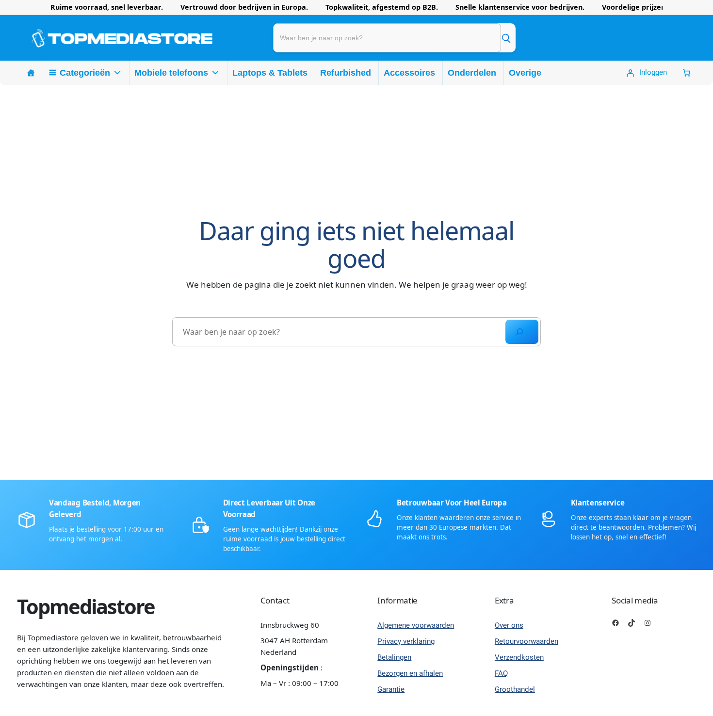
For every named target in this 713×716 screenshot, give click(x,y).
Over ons (509, 625)
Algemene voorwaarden (415, 625)
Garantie (391, 689)
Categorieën (85, 73)
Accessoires (409, 73)
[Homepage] (31, 73)
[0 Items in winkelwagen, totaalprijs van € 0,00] (686, 73)
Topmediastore (86, 606)
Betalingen (394, 657)
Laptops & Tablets (270, 73)
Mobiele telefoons (171, 73)
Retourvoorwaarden (526, 641)
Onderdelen (472, 73)
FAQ (501, 673)
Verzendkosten (519, 657)
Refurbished (345, 73)
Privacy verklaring (406, 641)
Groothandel (515, 689)
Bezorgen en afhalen (410, 673)
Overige (525, 73)
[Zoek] (506, 38)
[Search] (521, 332)
